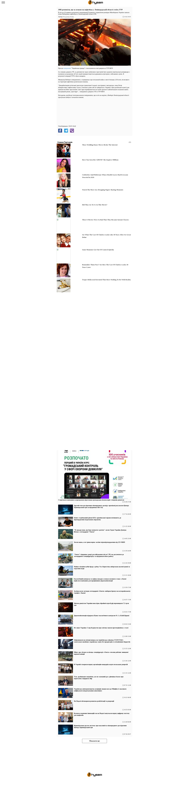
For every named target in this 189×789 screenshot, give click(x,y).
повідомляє (67, 68)
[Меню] (3, 2)
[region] (73, 112)
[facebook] (60, 131)
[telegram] (66, 131)
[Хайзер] (95, 2)
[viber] (72, 131)
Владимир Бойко (68, 17)
